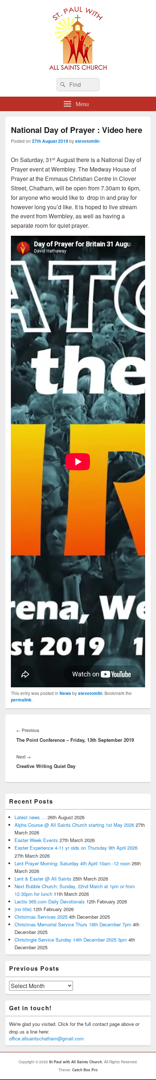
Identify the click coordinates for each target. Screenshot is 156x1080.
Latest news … (30, 817)
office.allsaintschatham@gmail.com (46, 1038)
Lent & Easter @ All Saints (43, 878)
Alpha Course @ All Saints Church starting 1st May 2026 (74, 824)
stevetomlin (87, 141)
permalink (21, 699)
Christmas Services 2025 (41, 916)
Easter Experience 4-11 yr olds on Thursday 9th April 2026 (76, 847)
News (65, 693)
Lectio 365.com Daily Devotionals (50, 901)
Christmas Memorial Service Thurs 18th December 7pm (73, 924)
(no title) (23, 909)
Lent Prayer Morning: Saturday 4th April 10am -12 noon (72, 863)
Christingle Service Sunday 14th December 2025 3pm (71, 939)
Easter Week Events (36, 840)
